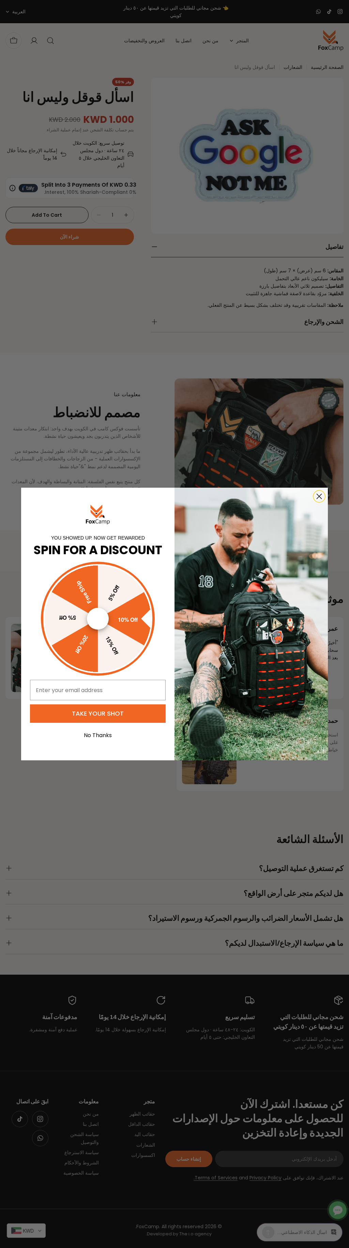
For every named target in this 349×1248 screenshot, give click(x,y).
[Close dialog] (319, 496)
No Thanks (98, 735)
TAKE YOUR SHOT (98, 713)
